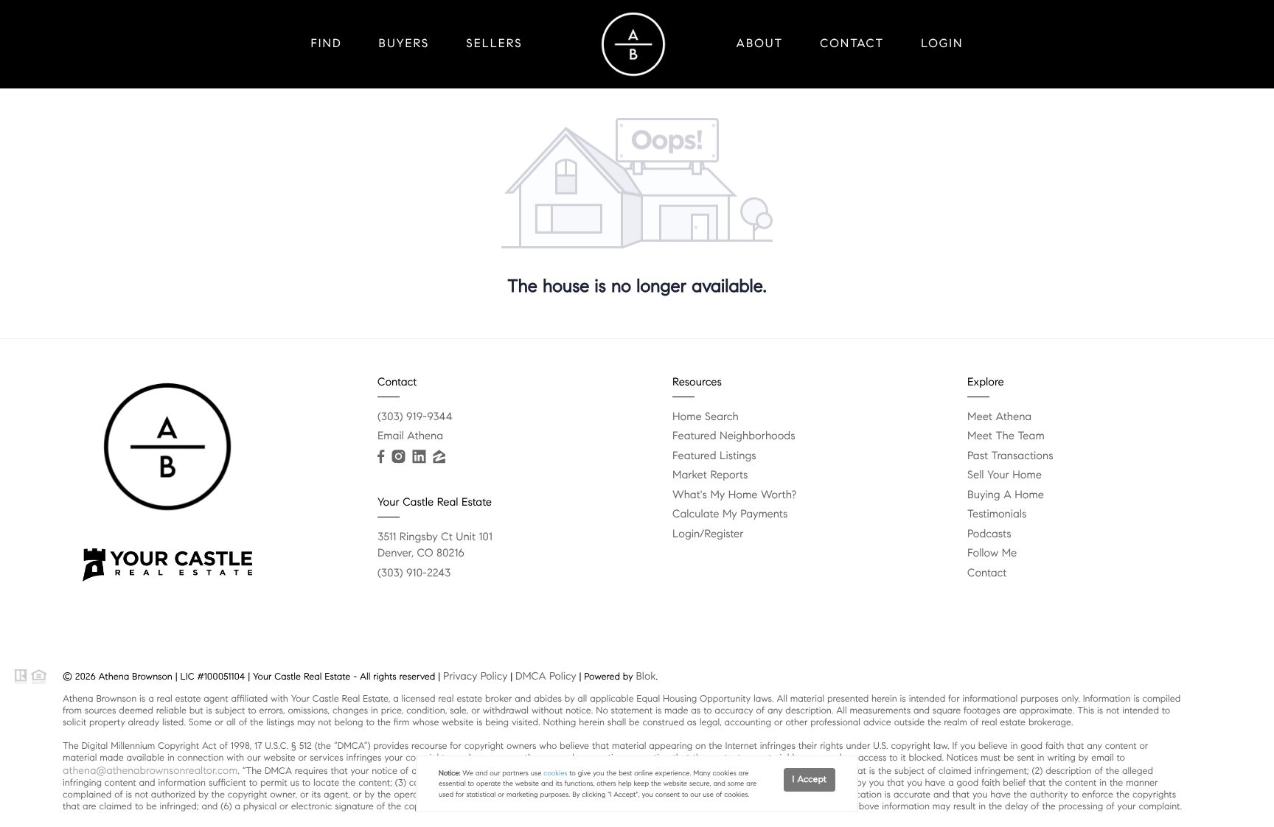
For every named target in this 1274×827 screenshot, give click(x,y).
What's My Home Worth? (734, 495)
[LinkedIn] (418, 457)
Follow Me (992, 553)
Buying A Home (1005, 495)
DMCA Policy (546, 676)
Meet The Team (1006, 436)
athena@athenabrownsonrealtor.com (150, 770)
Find (326, 44)
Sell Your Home (1004, 475)
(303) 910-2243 (413, 573)
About (760, 44)
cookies (555, 773)
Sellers (494, 44)
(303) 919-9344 (415, 417)
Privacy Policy (475, 676)
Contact (852, 44)
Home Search (705, 417)
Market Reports (710, 475)
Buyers (404, 44)
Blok (645, 676)
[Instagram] (398, 457)
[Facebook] (380, 457)
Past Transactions (1010, 456)
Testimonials (996, 514)
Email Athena (410, 436)
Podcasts (989, 534)
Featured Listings (714, 456)
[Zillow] (439, 457)
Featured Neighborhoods (734, 436)
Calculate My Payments (729, 514)
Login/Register (708, 534)
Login (942, 44)
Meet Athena (999, 417)
